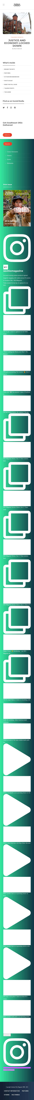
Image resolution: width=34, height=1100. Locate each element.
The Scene (7, 92)
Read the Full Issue (10, 84)
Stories (9, 159)
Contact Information (12, 151)
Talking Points (17, 37)
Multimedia (10, 163)
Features (7, 73)
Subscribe (7, 144)
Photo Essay (8, 80)
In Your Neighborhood (11, 76)
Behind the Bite (9, 69)
